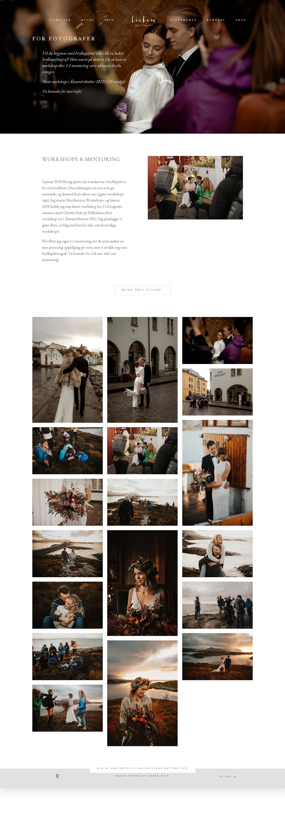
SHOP (241, 20)
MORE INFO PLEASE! (142, 290)
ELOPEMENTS (183, 20)
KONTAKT (216, 20)
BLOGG (88, 20)
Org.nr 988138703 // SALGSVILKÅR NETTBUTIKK (142, 768)
